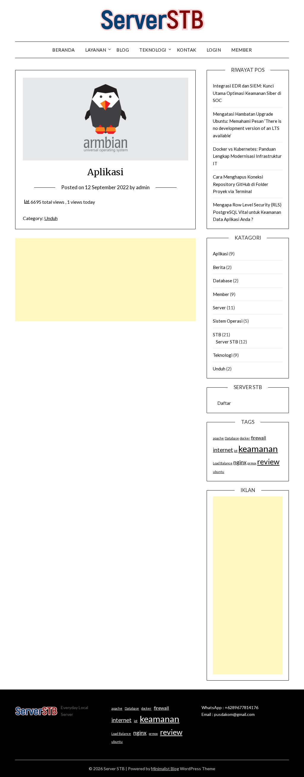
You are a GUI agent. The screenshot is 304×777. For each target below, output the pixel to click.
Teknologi (153, 49)
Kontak (186, 49)
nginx (239, 462)
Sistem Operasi (228, 321)
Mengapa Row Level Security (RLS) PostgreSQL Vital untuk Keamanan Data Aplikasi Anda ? (247, 212)
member (241, 49)
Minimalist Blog (165, 768)
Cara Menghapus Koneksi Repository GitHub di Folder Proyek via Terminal (240, 184)
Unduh (51, 218)
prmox (251, 463)
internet (223, 450)
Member (221, 294)
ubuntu (218, 472)
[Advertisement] (105, 279)
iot (236, 451)
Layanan (95, 49)
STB (217, 334)
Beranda (63, 49)
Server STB (227, 341)
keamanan (258, 448)
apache (218, 438)
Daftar (224, 403)
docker (245, 438)
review (268, 461)
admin (143, 187)
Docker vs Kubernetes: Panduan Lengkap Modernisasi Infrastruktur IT (247, 156)
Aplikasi (220, 253)
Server (219, 307)
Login (214, 49)
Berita (219, 267)
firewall (258, 437)
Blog (122, 49)
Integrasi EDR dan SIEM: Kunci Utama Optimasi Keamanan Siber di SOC (247, 93)
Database (222, 280)
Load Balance (222, 463)
